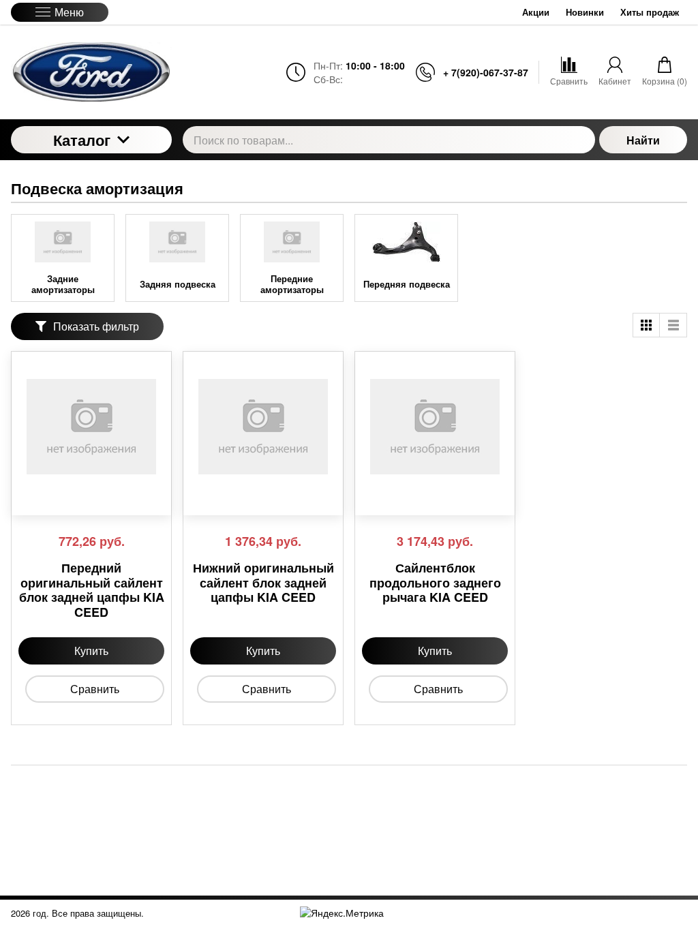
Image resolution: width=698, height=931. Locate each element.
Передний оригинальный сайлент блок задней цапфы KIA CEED (91, 590)
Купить (91, 650)
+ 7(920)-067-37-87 (485, 72)
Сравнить (94, 689)
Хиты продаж (649, 11)
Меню (69, 12)
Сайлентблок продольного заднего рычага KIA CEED (435, 583)
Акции (535, 11)
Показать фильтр (96, 326)
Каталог (81, 140)
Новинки (585, 11)
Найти (643, 140)
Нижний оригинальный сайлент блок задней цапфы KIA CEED (263, 583)
